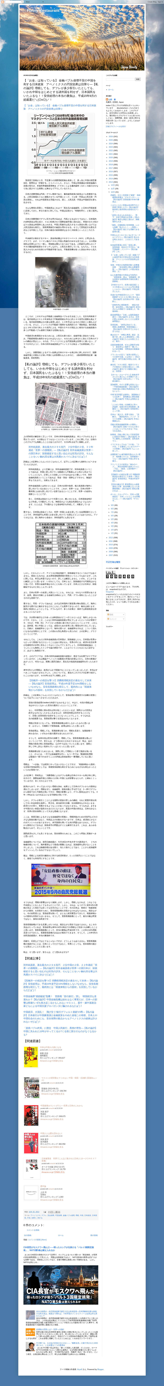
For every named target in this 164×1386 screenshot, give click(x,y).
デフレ (44, 1215)
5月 (112, 519)
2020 (111, 157)
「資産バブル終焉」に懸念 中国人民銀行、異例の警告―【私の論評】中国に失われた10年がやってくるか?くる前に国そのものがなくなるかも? (60, 1031)
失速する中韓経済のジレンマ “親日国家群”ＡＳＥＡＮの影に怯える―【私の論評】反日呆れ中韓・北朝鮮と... (125, 298)
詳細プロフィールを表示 (116, 126)
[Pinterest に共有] (59, 1212)
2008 (111, 552)
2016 (111, 171)
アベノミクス (35, 1215)
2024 (111, 143)
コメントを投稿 (33, 1230)
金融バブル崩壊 (69, 1215)
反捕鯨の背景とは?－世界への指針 (50, 1329)
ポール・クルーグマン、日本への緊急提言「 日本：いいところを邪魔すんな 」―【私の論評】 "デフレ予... (125, 497)
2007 (111, 555)
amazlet (51, 1050)
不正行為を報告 (113, 562)
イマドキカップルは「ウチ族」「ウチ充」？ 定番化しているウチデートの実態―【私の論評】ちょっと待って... (125, 447)
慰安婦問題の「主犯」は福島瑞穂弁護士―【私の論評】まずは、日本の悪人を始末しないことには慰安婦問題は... (124, 318)
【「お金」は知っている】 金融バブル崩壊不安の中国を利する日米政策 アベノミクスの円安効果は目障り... (125, 258)
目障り (34, 1218)
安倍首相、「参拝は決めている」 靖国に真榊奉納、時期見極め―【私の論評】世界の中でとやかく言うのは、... (124, 328)
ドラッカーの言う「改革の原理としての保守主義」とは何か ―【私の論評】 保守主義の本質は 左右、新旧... (125, 358)
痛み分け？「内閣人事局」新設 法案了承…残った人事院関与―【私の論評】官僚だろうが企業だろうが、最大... (124, 338)
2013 (111, 182)
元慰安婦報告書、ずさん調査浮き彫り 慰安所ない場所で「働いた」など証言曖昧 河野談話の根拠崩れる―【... (124, 348)
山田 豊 (112, 99)
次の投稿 (27, 1235)
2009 (111, 548)
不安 (28, 1218)
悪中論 (43, 1186)
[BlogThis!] (51, 1212)
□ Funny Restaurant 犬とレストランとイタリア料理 (71, 10)
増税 (77, 1215)
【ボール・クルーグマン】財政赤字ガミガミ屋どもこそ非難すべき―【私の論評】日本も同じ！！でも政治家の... (124, 378)
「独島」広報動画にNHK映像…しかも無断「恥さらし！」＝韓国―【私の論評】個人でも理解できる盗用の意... (124, 228)
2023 (111, 147)
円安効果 (58, 1215)
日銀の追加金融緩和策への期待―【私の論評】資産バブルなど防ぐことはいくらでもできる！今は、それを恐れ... (124, 427)
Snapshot (110, 592)
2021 (111, 154)
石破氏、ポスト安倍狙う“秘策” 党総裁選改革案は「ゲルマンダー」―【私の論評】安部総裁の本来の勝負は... (125, 198)
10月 (113, 192)
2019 (111, 161)
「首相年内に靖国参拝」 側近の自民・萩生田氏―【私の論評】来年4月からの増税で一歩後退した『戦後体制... (125, 308)
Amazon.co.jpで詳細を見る (51, 1061)
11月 (113, 189)
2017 (111, 168)
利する (40, 1218)
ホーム (61, 1235)
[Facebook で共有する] (56, 1212)
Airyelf (79, 1369)
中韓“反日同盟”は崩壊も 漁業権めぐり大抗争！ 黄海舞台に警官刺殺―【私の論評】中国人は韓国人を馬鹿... (125, 398)
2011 (111, 541)
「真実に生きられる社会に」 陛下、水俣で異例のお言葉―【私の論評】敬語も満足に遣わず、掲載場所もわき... (124, 218)
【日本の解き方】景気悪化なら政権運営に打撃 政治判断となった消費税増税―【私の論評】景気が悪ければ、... (124, 487)
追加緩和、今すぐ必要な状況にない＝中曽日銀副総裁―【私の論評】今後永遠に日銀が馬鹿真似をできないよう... (124, 388)
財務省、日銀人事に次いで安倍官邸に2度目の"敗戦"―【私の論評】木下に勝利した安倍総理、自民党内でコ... (125, 437)
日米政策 (87, 1215)
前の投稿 (94, 1235)
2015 (111, 175)
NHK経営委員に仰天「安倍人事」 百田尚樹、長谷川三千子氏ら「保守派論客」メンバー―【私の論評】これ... (124, 248)
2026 (111, 136)
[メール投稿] (45, 1212)
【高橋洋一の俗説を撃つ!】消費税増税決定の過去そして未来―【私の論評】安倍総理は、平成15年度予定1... (125, 477)
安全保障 (51, 1215)
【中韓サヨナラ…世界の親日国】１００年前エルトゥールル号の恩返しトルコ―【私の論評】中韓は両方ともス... (124, 288)
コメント (113, 619)
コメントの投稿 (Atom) (37, 1240)
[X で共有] (54, 1212)
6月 (112, 516)
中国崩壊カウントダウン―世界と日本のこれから (61, 1106)
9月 (112, 505)
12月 (113, 185)
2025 (111, 140)
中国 (81, 1215)
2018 (111, 165)
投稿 (111, 615)
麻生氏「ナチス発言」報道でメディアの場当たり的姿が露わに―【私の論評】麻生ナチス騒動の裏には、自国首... (124, 368)
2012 (111, 538)
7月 (112, 512)
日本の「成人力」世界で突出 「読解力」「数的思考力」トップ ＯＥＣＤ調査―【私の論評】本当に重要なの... (124, 417)
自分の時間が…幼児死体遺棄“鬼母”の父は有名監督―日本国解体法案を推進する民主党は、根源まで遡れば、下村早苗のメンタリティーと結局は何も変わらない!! (66, 1313)
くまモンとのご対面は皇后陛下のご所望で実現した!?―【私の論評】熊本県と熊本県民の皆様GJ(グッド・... (124, 208)
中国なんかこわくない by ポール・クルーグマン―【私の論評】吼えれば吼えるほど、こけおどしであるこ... (125, 238)
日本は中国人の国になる (50, 1047)
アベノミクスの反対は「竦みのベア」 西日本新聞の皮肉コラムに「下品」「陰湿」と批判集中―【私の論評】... (124, 467)
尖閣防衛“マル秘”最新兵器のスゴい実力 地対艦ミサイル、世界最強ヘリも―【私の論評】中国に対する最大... (125, 457)
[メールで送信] (49, 1212)
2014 (111, 179)
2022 (111, 150)
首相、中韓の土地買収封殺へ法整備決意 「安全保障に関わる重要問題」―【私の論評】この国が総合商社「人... (124, 268)
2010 (111, 545)
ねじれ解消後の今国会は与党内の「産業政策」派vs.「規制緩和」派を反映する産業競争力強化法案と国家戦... (125, 278)
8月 (112, 509)
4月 (112, 523)
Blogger (100, 1369)
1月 (112, 533)
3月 (112, 526)
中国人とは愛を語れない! (51, 1133)
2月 (112, 530)
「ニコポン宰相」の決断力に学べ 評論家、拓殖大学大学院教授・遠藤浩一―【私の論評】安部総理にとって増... (124, 408)
